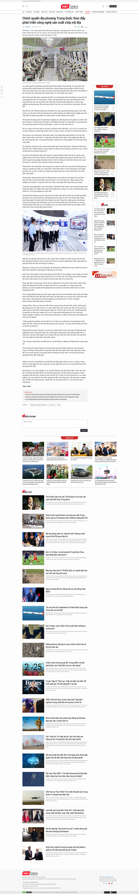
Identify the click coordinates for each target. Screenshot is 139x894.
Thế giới (87, 12)
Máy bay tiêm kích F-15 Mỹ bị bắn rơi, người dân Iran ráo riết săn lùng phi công (101, 172)
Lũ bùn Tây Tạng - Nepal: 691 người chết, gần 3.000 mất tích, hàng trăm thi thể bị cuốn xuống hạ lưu (32, 459)
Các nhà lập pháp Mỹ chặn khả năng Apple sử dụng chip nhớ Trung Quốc (46, 399)
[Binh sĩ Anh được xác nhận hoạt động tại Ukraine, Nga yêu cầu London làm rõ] (33, 724)
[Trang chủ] (23, 12)
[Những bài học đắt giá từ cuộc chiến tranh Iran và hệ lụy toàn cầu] (33, 650)
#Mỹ (59, 405)
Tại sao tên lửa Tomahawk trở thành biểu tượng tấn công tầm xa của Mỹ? (101, 107)
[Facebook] (75, 27)
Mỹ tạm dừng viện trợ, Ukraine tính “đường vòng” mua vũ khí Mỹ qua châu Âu (99, 238)
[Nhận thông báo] (103, 6)
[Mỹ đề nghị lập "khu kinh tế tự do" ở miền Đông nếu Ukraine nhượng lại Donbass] (33, 834)
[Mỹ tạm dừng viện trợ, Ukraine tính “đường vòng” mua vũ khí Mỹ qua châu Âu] (111, 237)
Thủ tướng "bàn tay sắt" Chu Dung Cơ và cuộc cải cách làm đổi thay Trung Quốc (101, 195)
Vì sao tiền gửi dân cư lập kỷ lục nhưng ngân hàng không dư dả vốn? (57, 458)
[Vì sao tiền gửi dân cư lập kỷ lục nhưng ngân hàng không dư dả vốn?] (57, 449)
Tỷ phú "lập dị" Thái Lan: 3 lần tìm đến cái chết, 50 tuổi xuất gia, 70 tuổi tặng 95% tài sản (66, 682)
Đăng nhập (113, 6)
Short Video (79, 12)
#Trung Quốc (52, 405)
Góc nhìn (36, 12)
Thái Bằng (27, 26)
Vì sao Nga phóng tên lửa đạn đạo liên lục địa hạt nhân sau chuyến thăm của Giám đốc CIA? (106, 482)
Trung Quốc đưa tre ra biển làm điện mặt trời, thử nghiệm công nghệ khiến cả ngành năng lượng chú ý (33, 482)
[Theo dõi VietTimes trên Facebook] (104, 883)
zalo (106, 883)
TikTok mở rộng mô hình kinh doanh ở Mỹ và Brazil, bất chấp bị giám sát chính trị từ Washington (52, 394)
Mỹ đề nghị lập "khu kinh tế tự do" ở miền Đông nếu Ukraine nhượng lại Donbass (66, 830)
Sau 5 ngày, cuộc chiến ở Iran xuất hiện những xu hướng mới (101, 129)
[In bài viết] (79, 27)
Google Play (114, 892)
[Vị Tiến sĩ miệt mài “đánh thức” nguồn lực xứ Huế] (81, 449)
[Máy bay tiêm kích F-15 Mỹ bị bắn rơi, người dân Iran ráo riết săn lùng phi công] (104, 162)
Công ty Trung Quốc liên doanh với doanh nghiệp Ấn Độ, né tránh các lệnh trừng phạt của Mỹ (51, 397)
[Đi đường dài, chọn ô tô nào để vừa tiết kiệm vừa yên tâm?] (81, 471)
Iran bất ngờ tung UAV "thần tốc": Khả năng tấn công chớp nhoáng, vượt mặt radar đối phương (65, 811)
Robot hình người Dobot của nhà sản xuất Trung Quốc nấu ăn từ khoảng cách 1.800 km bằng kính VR (99, 225)
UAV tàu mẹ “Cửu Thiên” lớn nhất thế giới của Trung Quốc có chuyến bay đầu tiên (67, 793)
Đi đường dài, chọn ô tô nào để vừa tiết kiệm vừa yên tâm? (81, 481)
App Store (107, 892)
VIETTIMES (69, 6)
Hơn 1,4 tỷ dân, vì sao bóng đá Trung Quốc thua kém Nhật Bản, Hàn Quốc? (101, 151)
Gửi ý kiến (84, 430)
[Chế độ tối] (107, 6)
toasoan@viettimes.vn (107, 877)
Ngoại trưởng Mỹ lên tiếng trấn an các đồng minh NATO (66, 590)
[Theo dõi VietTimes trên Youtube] (109, 883)
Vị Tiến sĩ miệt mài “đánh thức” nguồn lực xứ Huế (81, 458)
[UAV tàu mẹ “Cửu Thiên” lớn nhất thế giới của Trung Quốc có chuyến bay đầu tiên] (33, 797)
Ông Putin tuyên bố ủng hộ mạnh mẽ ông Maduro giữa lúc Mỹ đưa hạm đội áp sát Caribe (66, 848)
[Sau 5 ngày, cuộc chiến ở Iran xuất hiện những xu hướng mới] (104, 119)
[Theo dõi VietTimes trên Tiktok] (112, 883)
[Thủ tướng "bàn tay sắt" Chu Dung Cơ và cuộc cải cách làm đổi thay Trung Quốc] (104, 184)
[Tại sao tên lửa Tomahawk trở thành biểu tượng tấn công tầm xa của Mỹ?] (104, 97)
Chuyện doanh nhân (98, 12)
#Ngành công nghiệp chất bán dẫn (38, 405)
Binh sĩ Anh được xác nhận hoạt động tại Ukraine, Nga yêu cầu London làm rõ (66, 719)
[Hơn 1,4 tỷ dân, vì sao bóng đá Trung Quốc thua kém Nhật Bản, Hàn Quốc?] (104, 141)
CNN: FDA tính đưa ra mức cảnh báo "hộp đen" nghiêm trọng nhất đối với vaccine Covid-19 (64, 700)
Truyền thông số (111, 12)
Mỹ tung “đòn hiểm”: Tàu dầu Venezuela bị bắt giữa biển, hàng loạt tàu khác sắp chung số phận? (66, 774)
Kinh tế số (44, 12)
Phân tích (27, 492)
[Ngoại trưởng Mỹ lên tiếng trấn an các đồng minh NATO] (33, 594)
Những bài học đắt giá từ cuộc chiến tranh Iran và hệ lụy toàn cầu (66, 645)
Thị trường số (69, 12)
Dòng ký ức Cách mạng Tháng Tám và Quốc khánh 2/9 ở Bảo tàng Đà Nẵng (57, 482)
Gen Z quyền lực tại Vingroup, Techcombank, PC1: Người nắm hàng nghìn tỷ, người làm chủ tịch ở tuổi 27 (105, 459)
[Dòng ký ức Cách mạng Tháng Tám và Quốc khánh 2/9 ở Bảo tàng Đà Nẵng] (57, 471)
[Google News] (84, 27)
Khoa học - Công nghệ (56, 12)
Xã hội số (29, 12)
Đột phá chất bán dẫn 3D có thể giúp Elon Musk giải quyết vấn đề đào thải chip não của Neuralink (66, 756)
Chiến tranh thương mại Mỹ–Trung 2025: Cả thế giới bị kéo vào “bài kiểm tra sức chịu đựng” (65, 664)
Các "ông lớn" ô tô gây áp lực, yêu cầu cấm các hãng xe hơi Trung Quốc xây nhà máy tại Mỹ (64, 737)
